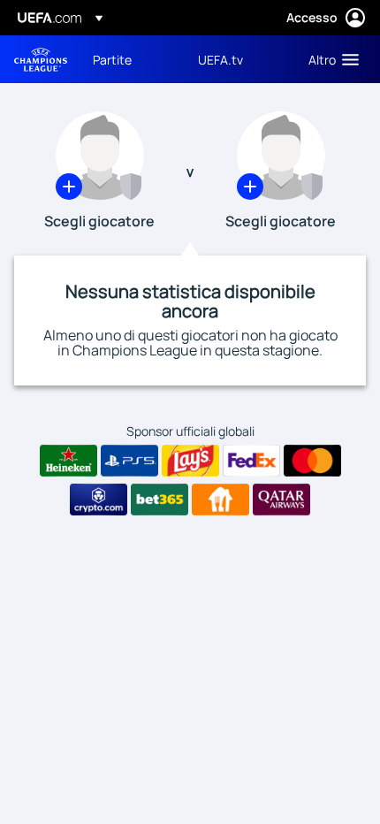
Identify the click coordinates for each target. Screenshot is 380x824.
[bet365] (159, 499)
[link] (112, 59)
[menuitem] (130, 59)
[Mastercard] (312, 461)
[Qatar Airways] (281, 499)
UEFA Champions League (40, 60)
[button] (329, 59)
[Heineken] (68, 461)
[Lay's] (190, 461)
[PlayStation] (129, 461)
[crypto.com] (98, 499)
